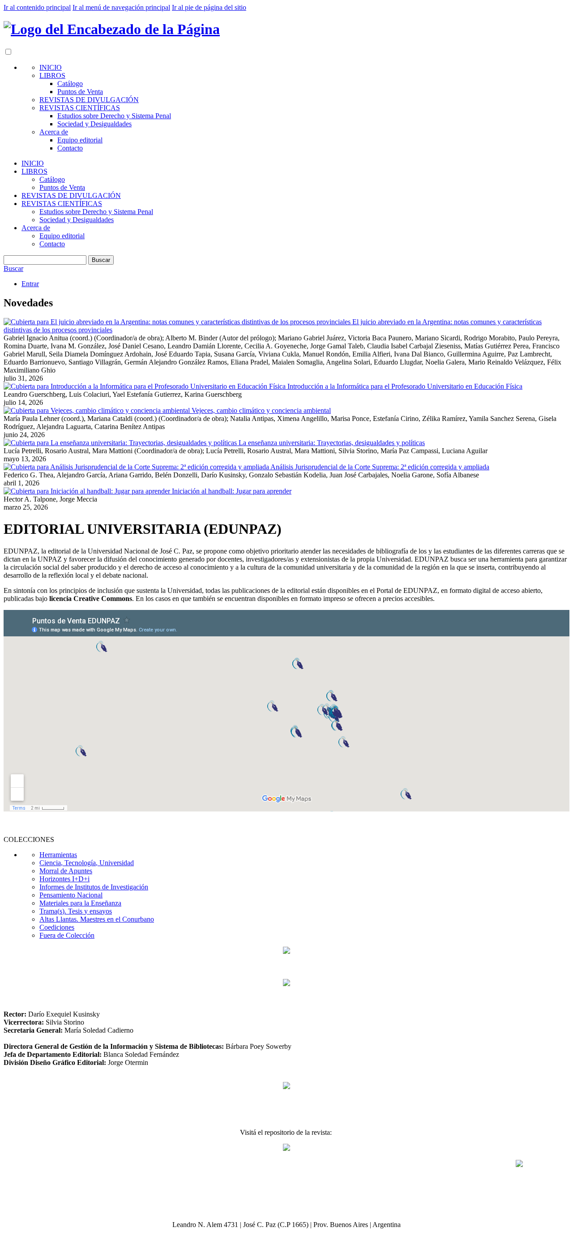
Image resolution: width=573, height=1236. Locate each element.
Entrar (30, 284)
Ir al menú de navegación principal (121, 7)
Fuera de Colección (66, 935)
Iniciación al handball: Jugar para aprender (231, 491)
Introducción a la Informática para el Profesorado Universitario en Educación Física (404, 386)
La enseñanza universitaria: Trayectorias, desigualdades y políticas (332, 442)
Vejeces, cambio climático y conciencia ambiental (261, 410)
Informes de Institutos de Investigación (93, 887)
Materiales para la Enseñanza (80, 903)
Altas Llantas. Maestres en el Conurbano (96, 919)
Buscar (101, 260)
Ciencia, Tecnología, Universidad (86, 863)
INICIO (50, 67)
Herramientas (58, 854)
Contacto (70, 148)
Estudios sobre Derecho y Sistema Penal (114, 116)
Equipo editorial (80, 140)
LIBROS (52, 75)
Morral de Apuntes (65, 871)
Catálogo (70, 83)
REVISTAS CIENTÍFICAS (79, 108)
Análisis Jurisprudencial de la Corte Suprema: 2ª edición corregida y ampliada (379, 467)
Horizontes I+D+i (64, 879)
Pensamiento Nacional (71, 895)
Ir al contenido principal (37, 7)
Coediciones (56, 927)
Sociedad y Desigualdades (94, 124)
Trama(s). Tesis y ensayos (75, 911)
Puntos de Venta (80, 91)
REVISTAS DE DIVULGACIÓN (89, 99)
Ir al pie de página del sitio (209, 7)
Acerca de (53, 132)
